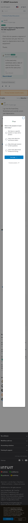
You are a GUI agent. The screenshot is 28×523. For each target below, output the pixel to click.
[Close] (23, 118)
